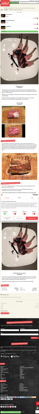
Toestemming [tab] (6, 197)
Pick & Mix (22, 366)
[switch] (14, 214)
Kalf (1, 373)
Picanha (2, 379)
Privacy (2, 391)
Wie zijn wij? (21, 388)
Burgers (2, 367)
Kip (1, 375)
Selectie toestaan (20, 218)
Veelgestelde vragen (23, 387)
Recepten (6, 9)
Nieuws (2, 389)
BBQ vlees (2, 366)
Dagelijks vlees (3, 369)
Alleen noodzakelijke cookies (7, 218)
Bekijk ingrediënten (4, 310)
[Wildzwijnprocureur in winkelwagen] (37, 24)
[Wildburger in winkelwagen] (37, 28)
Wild (21, 375)
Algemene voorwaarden (23, 390)
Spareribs (21, 369)
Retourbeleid (21, 384)
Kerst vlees (3, 374)
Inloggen (30, 0)
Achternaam (22, 328)
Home (2, 9)
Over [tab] (32, 197)
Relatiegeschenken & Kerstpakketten (26, 367)
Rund (21, 368)
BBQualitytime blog (4, 384)
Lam (1, 376)
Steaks (21, 372)
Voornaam (3, 328)
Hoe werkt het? (3, 388)
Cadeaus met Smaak (4, 368)
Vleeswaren (22, 374)
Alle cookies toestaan (32, 218)
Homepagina (3, 383)
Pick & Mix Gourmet (4, 390)
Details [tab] (19, 197)
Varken (21, 373)
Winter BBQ (22, 376)
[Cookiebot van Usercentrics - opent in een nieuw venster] (33, 195)
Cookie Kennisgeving (23, 389)
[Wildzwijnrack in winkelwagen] (37, 18)
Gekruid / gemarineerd (5, 372)
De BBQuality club (4, 387)
